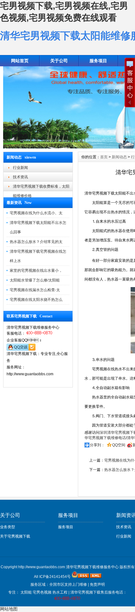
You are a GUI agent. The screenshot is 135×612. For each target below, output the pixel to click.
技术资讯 (20, 177)
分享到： (97, 445)
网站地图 (9, 608)
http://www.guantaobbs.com (41, 567)
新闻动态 (119, 157)
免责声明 (97, 584)
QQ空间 (118, 445)
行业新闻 (20, 167)
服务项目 (65, 527)
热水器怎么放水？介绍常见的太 (36, 242)
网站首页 (20, 60)
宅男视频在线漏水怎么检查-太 (35, 290)
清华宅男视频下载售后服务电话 (96, 592)
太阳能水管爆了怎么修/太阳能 (35, 280)
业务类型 (7, 527)
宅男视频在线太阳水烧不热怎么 (36, 299)
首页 (104, 157)
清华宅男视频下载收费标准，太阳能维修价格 (41, 187)
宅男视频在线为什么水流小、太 (36, 213)
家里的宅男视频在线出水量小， (36, 270)
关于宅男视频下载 (15, 536)
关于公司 (59, 60)
